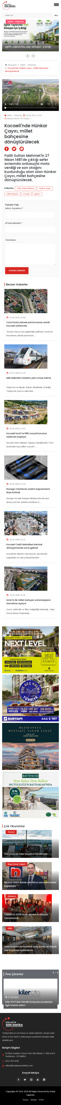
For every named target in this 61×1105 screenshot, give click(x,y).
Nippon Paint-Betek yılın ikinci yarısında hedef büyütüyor (30, 884)
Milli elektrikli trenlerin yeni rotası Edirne (28, 378)
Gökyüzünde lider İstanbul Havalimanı (26, 854)
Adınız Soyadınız (14, 208)
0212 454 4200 (12, 1061)
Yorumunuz (10, 240)
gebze (37, 194)
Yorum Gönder (17, 271)
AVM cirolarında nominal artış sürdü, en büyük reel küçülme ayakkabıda (30, 948)
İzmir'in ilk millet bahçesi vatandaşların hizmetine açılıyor (28, 601)
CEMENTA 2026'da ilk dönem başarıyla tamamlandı (26, 916)
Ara (56, 15)
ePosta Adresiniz (14, 223)
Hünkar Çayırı (45, 188)
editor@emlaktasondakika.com (19, 1065)
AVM (10, 928)
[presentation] (27, 55)
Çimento (12, 896)
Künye (26, 1100)
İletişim (34, 1100)
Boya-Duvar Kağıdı (16, 864)
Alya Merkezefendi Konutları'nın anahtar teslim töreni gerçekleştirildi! (28, 1003)
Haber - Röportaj (16, 22)
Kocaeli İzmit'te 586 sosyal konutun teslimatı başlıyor (26, 435)
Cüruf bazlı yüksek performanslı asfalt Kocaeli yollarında (28, 324)
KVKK (41, 1100)
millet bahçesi (12, 194)
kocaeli (26, 194)
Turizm (11, 832)
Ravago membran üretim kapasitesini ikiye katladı (28, 490)
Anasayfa (12, 65)
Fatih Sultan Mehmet (25, 188)
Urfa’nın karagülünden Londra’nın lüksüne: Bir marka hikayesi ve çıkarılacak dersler (30, 45)
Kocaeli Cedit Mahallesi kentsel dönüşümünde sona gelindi (24, 546)
